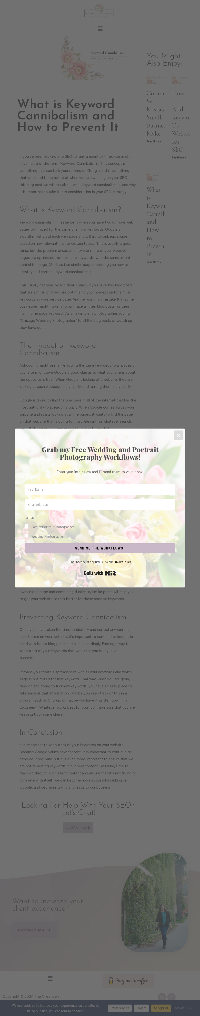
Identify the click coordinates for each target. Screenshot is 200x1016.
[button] (100, 527)
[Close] (178, 435)
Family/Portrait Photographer (52, 526)
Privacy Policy (122, 562)
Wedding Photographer (47, 536)
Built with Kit (100, 573)
